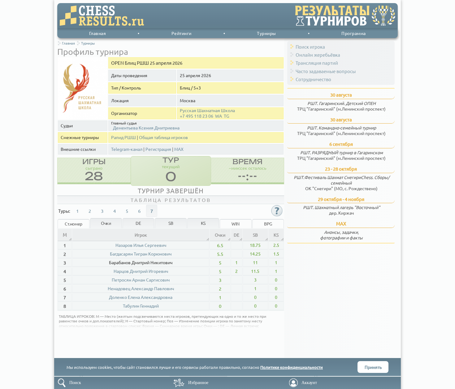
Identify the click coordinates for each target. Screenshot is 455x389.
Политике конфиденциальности (291, 367)
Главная (97, 33)
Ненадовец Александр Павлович (141, 288)
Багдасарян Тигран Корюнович (140, 253)
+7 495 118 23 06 (196, 116)
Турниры (266, 33)
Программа (353, 33)
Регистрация (158, 149)
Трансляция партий (317, 63)
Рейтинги (181, 33)
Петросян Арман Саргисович (141, 279)
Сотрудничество (313, 79)
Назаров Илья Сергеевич (140, 245)
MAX (179, 149)
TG (226, 116)
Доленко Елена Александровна (140, 297)
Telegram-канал (126, 149)
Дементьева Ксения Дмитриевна (146, 127)
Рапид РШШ (123, 137)
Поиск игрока (310, 47)
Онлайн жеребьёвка (318, 55)
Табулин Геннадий (141, 305)
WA (218, 116)
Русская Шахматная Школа (207, 110)
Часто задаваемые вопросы (326, 71)
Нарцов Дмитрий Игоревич (141, 271)
